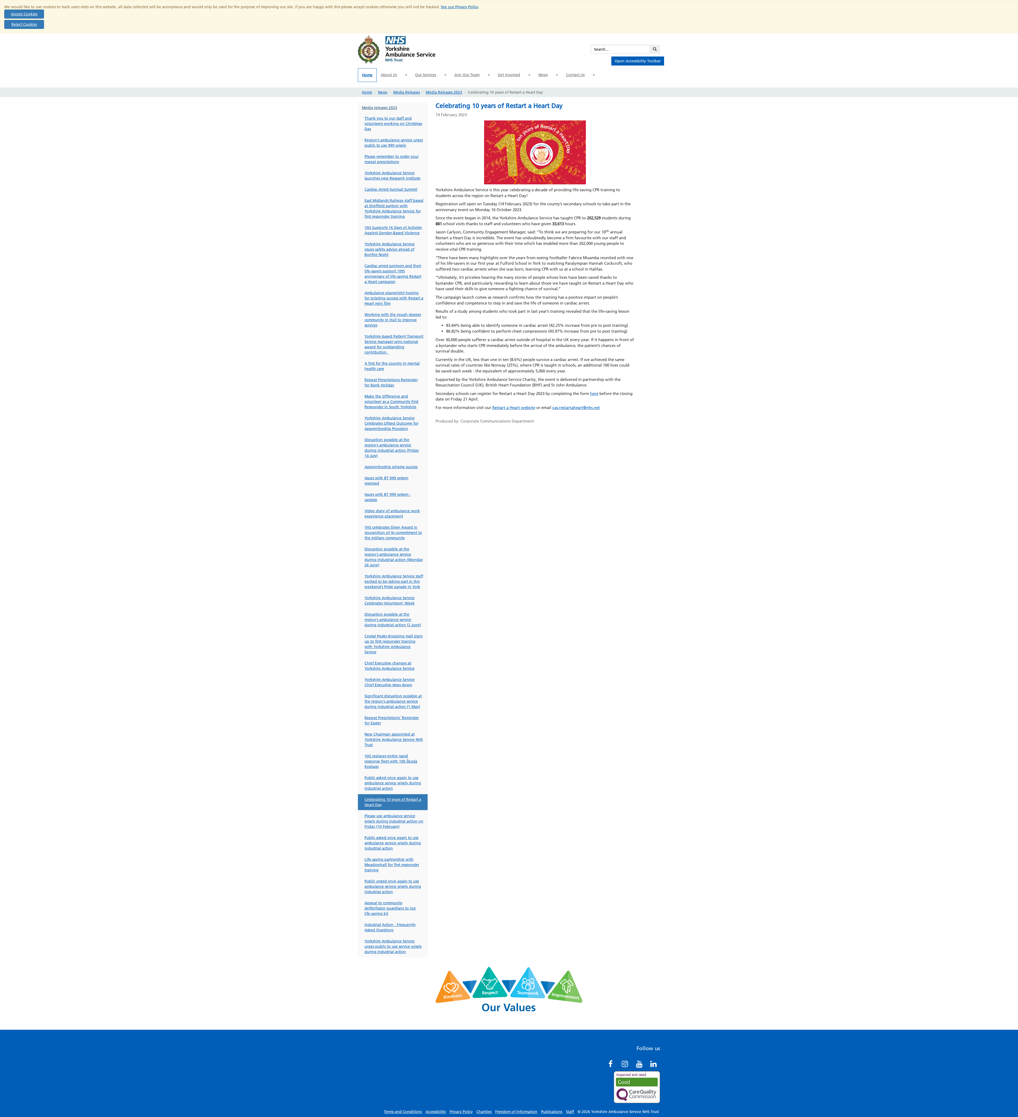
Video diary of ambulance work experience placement (392, 513)
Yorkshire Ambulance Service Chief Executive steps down (390, 682)
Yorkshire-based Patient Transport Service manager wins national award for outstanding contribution (394, 344)
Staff (570, 1111)
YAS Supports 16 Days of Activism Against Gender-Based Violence (393, 230)
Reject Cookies (24, 24)
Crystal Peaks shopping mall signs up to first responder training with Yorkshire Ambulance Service (394, 644)
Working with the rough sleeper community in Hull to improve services (393, 320)
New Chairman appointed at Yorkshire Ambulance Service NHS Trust (394, 739)
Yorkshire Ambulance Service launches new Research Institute (392, 176)
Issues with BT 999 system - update (388, 497)
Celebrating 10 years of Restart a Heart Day (393, 802)
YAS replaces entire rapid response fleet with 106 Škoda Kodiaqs (391, 761)
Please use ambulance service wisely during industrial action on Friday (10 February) (394, 821)
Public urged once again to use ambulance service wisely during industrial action (393, 886)
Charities (484, 1111)
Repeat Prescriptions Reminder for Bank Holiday (391, 382)
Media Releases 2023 (444, 92)
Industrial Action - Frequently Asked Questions (390, 927)
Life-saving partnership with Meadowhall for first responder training (392, 864)
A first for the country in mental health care (392, 366)
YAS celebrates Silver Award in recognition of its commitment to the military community (393, 532)
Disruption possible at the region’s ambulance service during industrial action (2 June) (393, 619)
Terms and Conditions (403, 1111)
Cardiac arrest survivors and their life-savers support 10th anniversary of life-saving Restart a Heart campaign (393, 273)
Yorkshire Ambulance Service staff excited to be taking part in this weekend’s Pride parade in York (394, 581)
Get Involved (509, 74)
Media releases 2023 (379, 107)
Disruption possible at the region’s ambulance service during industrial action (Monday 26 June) (394, 557)
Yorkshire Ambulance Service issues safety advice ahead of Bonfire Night (390, 249)
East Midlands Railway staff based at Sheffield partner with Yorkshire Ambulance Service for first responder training (394, 208)
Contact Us (575, 74)
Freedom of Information (516, 1111)
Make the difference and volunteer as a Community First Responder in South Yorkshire (391, 401)
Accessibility (435, 1111)
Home (367, 75)
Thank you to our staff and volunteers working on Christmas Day (393, 123)
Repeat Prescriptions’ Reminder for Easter (392, 720)
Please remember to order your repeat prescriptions (392, 159)
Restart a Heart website (513, 407)
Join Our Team (467, 74)
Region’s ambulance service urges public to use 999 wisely (394, 143)
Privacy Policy (461, 1111)
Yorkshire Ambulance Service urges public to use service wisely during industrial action (393, 946)
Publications (551, 1111)
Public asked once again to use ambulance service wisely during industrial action (393, 783)
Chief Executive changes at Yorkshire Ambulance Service (390, 666)
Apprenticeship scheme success (391, 466)
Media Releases (406, 92)
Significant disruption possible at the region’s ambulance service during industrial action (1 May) (393, 701)
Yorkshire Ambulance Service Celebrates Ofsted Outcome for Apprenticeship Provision (391, 423)
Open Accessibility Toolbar (638, 61)
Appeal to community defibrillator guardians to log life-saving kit (390, 908)
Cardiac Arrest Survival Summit (391, 189)
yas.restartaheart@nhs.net (576, 407)
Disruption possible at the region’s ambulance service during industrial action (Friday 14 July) (392, 447)
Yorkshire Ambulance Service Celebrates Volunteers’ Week (390, 601)
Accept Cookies (24, 14)
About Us (389, 74)
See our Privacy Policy (459, 7)
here (594, 393)
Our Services (425, 74)
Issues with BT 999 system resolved (386, 481)
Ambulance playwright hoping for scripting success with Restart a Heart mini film (394, 298)
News (543, 74)
